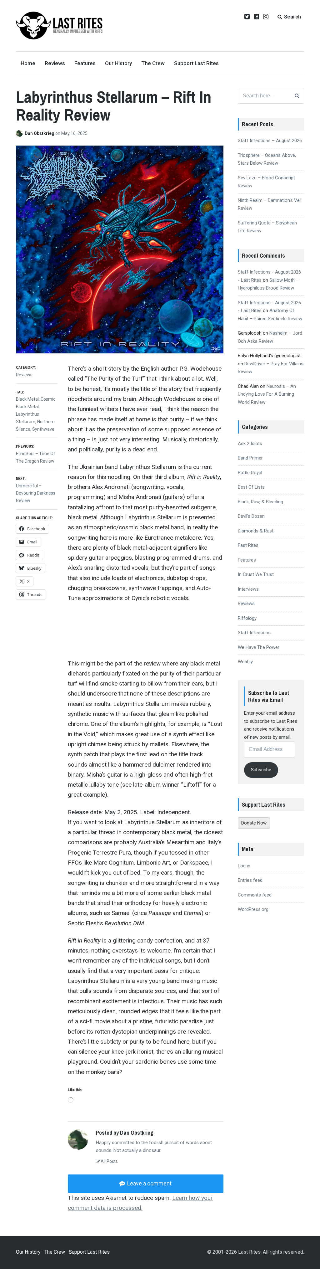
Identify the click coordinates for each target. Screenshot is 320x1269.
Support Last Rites (196, 63)
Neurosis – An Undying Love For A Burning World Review (267, 394)
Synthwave (43, 429)
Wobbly (245, 662)
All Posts (109, 1161)
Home (28, 63)
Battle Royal (250, 472)
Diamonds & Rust (255, 531)
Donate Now (254, 823)
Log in (244, 866)
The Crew (153, 63)
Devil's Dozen (251, 516)
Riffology (247, 618)
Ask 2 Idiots (250, 443)
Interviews (248, 589)
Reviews (55, 63)
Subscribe (261, 770)
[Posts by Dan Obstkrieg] (20, 133)
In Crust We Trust (256, 574)
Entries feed (250, 880)
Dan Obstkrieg (40, 133)
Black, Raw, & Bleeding (260, 502)
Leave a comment (149, 1183)
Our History (118, 63)
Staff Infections (254, 632)
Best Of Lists (251, 487)
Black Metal (27, 399)
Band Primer (250, 458)
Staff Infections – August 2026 (270, 140)
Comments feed (255, 895)
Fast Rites (248, 545)
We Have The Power (258, 647)
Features (85, 63)
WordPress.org (253, 909)
